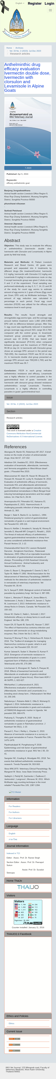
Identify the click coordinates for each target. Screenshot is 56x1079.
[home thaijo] (28, 887)
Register (34, 3)
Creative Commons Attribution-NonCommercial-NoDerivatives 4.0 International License (24, 433)
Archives (19, 48)
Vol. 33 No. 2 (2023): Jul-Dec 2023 (25, 51)
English (12, 833)
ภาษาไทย (13, 839)
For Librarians (15, 818)
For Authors (14, 812)
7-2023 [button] (28, 168)
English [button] (19, 3)
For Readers (14, 806)
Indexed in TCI (13, 853)
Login (49, 3)
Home (9, 48)
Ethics (11, 1023)
